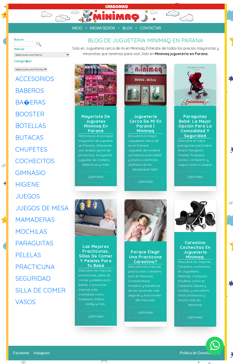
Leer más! (96, 177)
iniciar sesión (102, 28)
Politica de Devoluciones (200, 353)
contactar (150, 28)
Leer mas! (145, 182)
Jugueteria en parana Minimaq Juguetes (116, 16)
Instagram (42, 353)
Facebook (21, 353)
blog (127, 28)
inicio (77, 28)
